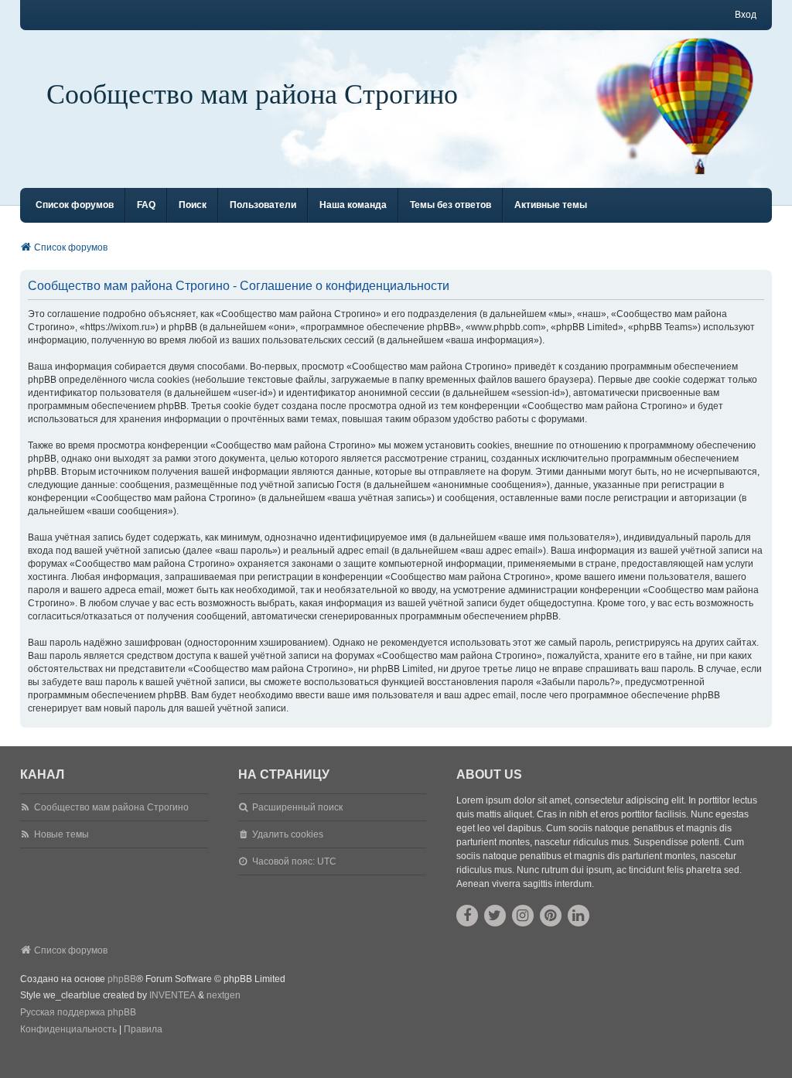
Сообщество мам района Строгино (252, 92)
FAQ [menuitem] (146, 205)
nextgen (224, 995)
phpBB (122, 979)
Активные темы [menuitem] (550, 205)
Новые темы (61, 834)
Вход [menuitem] (745, 14)
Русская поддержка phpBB (78, 1012)
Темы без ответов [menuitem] (450, 205)
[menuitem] (68, 1030)
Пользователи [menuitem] (263, 205)
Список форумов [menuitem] (75, 205)
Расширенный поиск (297, 807)
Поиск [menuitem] (193, 205)
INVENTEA (172, 995)
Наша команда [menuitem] (353, 205)
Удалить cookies (287, 834)
